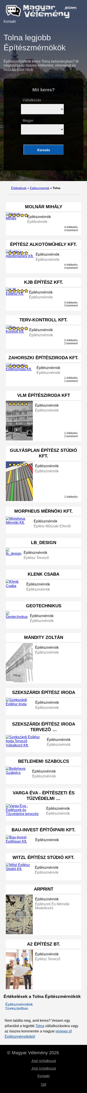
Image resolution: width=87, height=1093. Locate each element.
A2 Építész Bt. (43, 944)
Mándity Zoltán (43, 637)
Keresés (43, 150)
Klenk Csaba (43, 574)
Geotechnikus (43, 605)
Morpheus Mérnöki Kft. (43, 511)
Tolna (39, 1026)
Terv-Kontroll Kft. (43, 319)
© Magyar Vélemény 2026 (33, 1052)
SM (43, 1085)
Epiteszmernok (39, 188)
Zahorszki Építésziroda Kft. (43, 357)
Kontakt (10, 21)
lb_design (43, 542)
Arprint (43, 889)
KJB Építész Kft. (43, 282)
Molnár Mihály (43, 206)
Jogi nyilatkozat (43, 1061)
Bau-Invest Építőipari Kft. (43, 829)
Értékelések (19, 188)
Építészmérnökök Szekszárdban (19, 1006)
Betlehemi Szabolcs (43, 761)
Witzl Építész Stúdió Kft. (43, 857)
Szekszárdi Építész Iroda (43, 692)
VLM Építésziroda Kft (43, 395)
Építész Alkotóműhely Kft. (43, 244)
